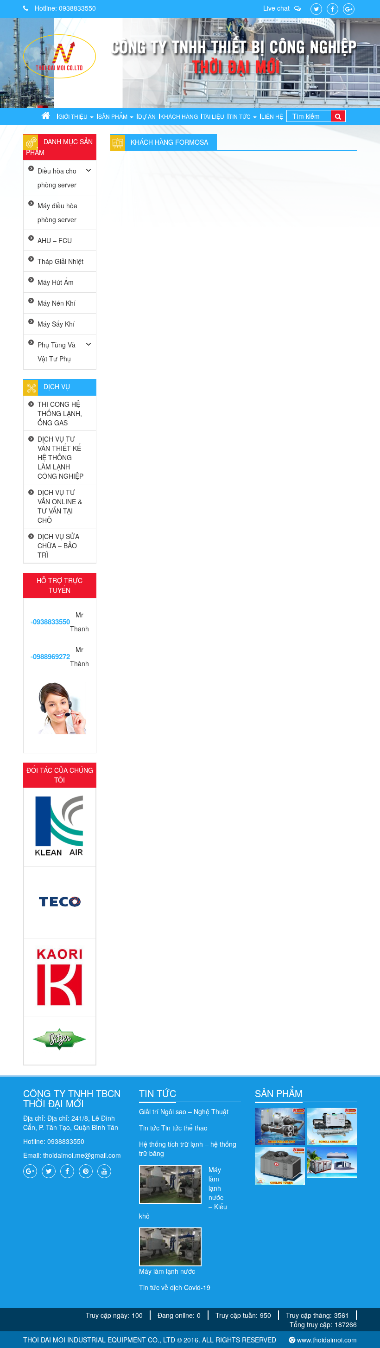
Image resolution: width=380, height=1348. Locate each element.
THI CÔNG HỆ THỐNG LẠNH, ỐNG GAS (60, 413)
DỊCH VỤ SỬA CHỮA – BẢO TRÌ (58, 545)
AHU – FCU (55, 240)
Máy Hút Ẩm (56, 282)
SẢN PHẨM (279, 1093)
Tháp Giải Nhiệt (60, 261)
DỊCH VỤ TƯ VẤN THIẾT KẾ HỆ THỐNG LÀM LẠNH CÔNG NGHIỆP (60, 457)
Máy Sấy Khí (56, 323)
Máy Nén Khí (57, 303)
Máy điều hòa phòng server (57, 212)
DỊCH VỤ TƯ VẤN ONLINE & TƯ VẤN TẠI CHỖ (60, 506)
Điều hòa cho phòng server (57, 177)
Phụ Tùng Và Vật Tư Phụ (57, 351)
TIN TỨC (157, 1093)
